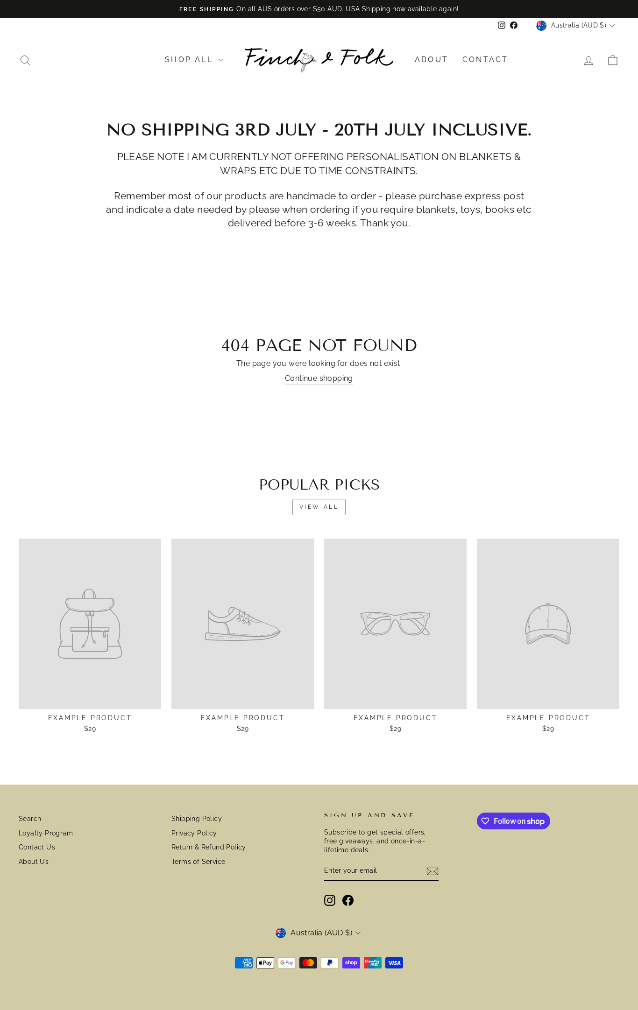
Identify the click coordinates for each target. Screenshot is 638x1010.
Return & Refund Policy (208, 847)
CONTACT (485, 59)
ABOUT (431, 59)
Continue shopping (319, 378)
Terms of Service (198, 861)
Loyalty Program (46, 833)
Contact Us (37, 847)
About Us (34, 861)
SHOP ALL (190, 59)
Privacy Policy (194, 833)
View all (319, 507)
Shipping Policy (196, 818)
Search (30, 818)
